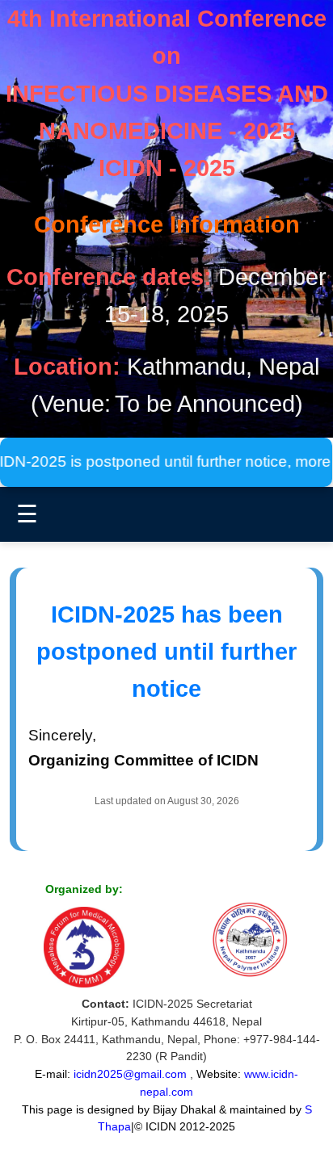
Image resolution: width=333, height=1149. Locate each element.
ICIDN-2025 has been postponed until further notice (166, 652)
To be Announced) (209, 404)
